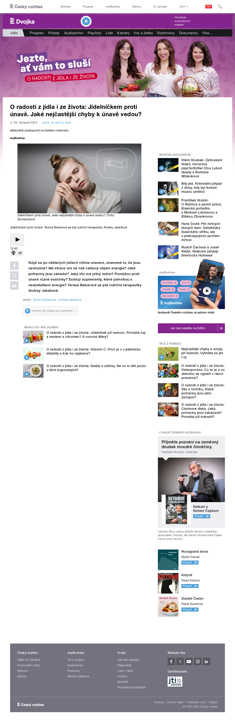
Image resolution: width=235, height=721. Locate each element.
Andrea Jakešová (69, 299)
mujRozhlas (113, 6)
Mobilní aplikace (78, 676)
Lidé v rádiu (125, 671)
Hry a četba (143, 33)
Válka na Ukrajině (28, 660)
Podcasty (74, 671)
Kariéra (122, 676)
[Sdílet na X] (14, 275)
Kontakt (123, 682)
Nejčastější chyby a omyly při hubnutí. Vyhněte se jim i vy (202, 353)
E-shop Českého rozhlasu (180, 432)
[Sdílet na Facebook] (14, 265)
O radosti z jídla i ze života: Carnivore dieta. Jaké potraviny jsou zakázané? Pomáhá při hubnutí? (202, 411)
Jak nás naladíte (128, 660)
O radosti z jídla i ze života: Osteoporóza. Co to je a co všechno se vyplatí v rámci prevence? (203, 372)
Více (207, 33)
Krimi (184, 282)
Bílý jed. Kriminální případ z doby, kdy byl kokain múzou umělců (201, 188)
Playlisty (94, 33)
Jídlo (14, 33)
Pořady (54, 33)
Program (88, 6)
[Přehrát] (17, 240)
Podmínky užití (196, 702)
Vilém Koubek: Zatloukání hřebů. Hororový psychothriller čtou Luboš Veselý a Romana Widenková (201, 168)
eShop (21, 676)
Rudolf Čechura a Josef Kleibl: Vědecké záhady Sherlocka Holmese (200, 251)
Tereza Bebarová (44, 299)
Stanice (136, 6)
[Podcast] (13, 253)
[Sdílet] (20, 253)
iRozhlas (65, 6)
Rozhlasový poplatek (132, 687)
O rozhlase (160, 6)
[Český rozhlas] (26, 6)
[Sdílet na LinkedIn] (14, 285)
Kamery (179, 25)
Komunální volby (28, 665)
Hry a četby (167, 282)
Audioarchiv (182, 21)
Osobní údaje (175, 702)
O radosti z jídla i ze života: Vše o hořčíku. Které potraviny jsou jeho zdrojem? (202, 391)
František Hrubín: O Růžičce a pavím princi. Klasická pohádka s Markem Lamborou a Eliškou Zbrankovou (201, 208)
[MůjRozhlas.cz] (17, 138)
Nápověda (124, 665)
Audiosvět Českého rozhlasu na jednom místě (186, 312)
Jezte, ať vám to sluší (56, 122)
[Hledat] (220, 6)
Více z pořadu (170, 343)
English (213, 702)
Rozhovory (166, 33)
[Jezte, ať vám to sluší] (117, 67)
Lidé (109, 33)
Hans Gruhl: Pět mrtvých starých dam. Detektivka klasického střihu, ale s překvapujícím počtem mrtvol (200, 232)
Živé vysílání (168, 296)
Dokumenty (188, 33)
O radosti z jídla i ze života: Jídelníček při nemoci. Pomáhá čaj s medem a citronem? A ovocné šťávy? (95, 335)
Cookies (159, 702)
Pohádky (166, 289)
